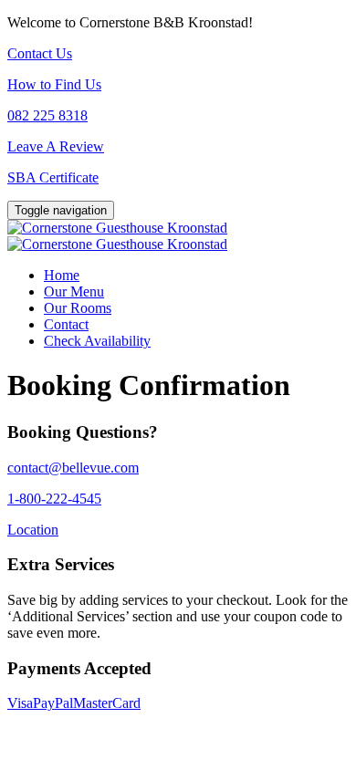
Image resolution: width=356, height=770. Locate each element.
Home (61, 275)
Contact (66, 324)
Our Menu (74, 291)
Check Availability (97, 341)
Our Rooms (77, 308)
